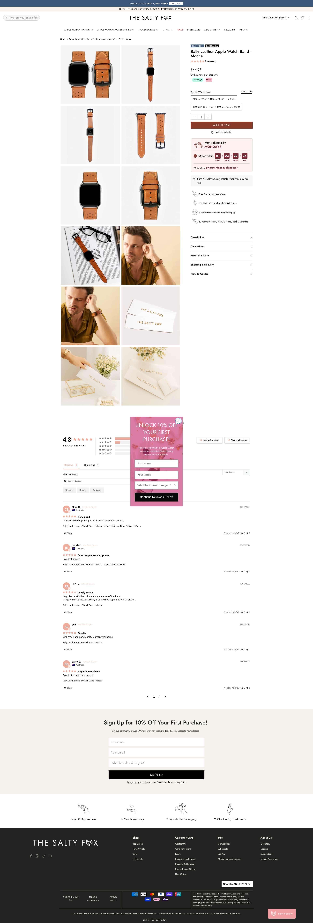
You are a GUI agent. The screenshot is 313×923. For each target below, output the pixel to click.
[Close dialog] (178, 421)
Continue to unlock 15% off (156, 497)
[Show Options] (175, 485)
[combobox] (155, 485)
